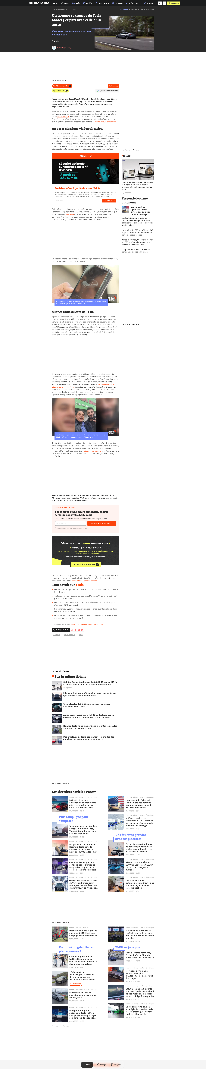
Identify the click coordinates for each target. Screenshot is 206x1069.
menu (54, 3)
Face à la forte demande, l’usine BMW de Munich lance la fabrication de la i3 (140, 955)
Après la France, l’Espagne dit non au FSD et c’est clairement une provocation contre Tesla (137, 242)
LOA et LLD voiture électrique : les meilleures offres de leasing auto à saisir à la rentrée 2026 (82, 804)
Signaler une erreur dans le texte (90, 624)
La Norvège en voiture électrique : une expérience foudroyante (83, 995)
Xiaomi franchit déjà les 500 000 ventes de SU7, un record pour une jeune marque (139, 866)
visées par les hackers (92, 451)
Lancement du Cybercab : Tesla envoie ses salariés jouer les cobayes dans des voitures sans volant (140, 211)
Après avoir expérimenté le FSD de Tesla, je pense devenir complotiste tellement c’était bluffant (88, 716)
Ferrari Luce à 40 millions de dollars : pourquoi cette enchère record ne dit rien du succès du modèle (139, 848)
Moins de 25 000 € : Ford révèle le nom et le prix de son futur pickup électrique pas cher (140, 934)
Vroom (125, 10)
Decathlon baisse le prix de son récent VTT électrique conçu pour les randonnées (83, 933)
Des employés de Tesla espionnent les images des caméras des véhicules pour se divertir (88, 738)
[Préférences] (164, 3)
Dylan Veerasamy (64, 48)
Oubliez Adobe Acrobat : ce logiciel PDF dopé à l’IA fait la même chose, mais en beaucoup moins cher (90, 683)
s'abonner (175, 3)
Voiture (134, 10)
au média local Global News (104, 121)
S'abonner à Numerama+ (83, 564)
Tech (81, 635)
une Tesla (69, 214)
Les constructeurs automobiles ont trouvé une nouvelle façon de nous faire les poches (140, 884)
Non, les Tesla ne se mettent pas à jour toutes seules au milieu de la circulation (90, 727)
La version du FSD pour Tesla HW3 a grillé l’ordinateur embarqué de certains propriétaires (137, 232)
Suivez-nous (113, 86)
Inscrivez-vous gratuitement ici (84, 580)
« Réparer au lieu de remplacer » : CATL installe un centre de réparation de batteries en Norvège (139, 822)
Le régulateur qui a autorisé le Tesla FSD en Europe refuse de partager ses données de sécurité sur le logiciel (137, 221)
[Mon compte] (160, 3)
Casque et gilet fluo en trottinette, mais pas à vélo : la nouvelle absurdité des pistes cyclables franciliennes (83, 960)
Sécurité (56, 635)
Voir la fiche (75, 984)
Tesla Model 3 (63, 116)
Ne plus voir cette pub (60, 80)
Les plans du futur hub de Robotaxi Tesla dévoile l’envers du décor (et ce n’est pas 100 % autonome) (83, 848)
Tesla (79, 585)
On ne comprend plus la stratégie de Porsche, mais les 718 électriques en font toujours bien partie (139, 1010)
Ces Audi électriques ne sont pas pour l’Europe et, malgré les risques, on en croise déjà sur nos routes (82, 866)
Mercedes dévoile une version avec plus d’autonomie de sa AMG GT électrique (139, 975)
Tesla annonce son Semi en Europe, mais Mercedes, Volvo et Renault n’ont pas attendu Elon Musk (83, 830)
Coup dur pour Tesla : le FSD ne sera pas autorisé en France (136, 250)
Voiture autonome (147, 10)
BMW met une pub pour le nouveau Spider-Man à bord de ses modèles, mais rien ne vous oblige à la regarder (140, 992)
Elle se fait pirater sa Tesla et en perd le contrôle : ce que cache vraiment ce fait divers (90, 694)
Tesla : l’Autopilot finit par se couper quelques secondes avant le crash (86, 705)
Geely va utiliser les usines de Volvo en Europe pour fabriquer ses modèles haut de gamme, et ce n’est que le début (83, 884)
